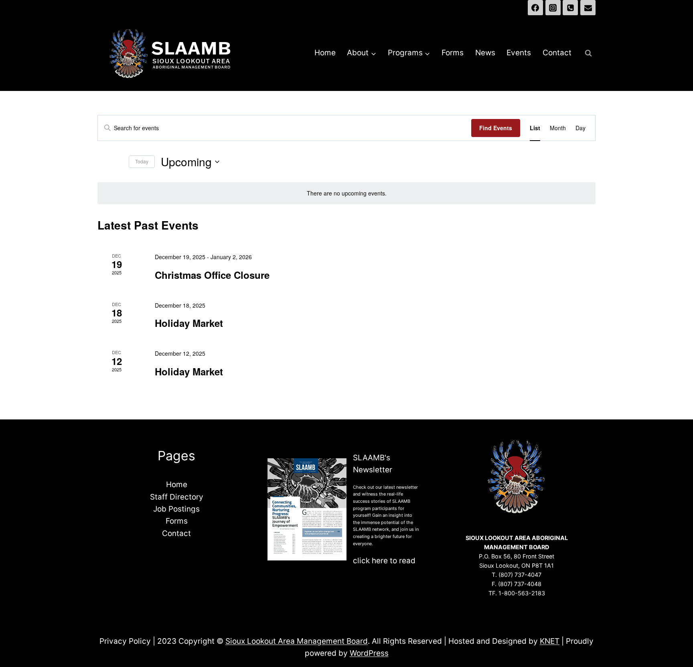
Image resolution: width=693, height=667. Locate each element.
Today (141, 161)
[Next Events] (118, 162)
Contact (557, 52)
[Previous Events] (102, 162)
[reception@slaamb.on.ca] (588, 7)
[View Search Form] (588, 53)
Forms (453, 52)
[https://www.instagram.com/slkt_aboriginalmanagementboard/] (553, 7)
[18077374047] (570, 7)
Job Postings (176, 509)
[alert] (346, 193)
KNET (549, 641)
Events (519, 52)
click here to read (384, 560)
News (485, 52)
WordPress (369, 653)
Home (325, 52)
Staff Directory (176, 497)
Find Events (495, 128)
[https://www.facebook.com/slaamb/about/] (535, 7)
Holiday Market (189, 323)
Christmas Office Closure (212, 275)
